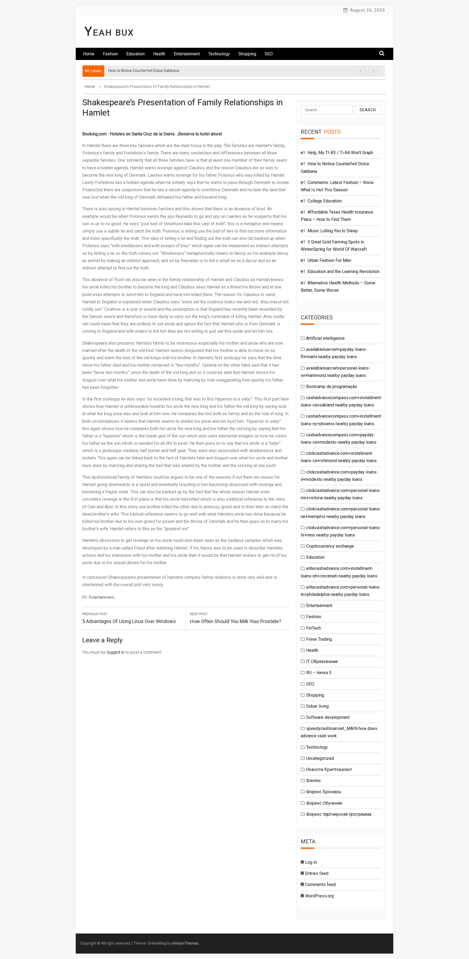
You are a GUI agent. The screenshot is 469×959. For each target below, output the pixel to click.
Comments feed (320, 884)
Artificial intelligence (325, 338)
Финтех (313, 780)
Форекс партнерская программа (338, 814)
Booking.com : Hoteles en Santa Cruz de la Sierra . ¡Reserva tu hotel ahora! (152, 133)
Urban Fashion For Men (329, 260)
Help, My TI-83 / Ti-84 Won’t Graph (340, 152)
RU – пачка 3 (318, 672)
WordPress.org (319, 895)
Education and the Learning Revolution (343, 271)
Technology (219, 53)
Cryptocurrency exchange (330, 546)
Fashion (110, 53)
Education (135, 53)
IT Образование (322, 661)
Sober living (317, 706)
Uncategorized (320, 758)
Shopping (247, 53)
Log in (311, 862)
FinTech (313, 628)
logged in (115, 652)
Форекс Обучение (324, 803)
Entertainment (187, 53)
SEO (269, 53)
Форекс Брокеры (323, 791)
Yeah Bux (109, 32)
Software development (328, 717)
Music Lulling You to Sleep (333, 230)
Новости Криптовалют (329, 769)
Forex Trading (319, 639)
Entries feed (316, 873)
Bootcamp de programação (331, 386)
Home (88, 53)
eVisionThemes (185, 943)
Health (159, 53)
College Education (325, 201)
